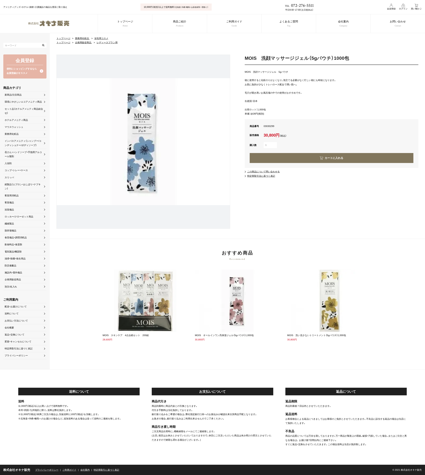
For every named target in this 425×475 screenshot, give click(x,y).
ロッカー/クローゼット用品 (19, 216)
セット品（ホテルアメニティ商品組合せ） (24, 111)
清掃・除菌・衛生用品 (15, 258)
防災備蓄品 (10, 265)
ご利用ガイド (234, 23)
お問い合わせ (398, 23)
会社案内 (343, 23)
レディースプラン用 (107, 42)
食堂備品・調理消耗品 (16, 237)
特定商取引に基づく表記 (106, 470)
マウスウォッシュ (14, 127)
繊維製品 (9, 223)
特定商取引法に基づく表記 (261, 176)
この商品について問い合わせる (263, 171)
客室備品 (9, 202)
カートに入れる (334, 158)
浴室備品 (9, 209)
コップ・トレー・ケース (16, 170)
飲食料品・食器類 (13, 244)
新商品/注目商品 (13, 94)
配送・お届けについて (16, 306)
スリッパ (9, 177)
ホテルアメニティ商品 (16, 120)
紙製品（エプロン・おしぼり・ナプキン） (23, 186)
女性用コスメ (101, 38)
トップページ (125, 23)
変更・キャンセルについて (18, 341)
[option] (143, 141)
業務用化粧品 (82, 38)
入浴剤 (8, 163)
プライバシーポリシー (16, 355)
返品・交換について (14, 334)
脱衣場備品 (10, 230)
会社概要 (9, 327)
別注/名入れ (11, 286)
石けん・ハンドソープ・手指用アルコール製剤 (23, 154)
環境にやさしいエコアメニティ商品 (23, 101)
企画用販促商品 (83, 42)
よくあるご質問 (288, 23)
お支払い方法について (16, 320)
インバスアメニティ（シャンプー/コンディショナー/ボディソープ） (23, 143)
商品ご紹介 (179, 23)
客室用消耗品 (12, 195)
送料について (12, 313)
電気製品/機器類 (13, 251)
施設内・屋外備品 (13, 272)
